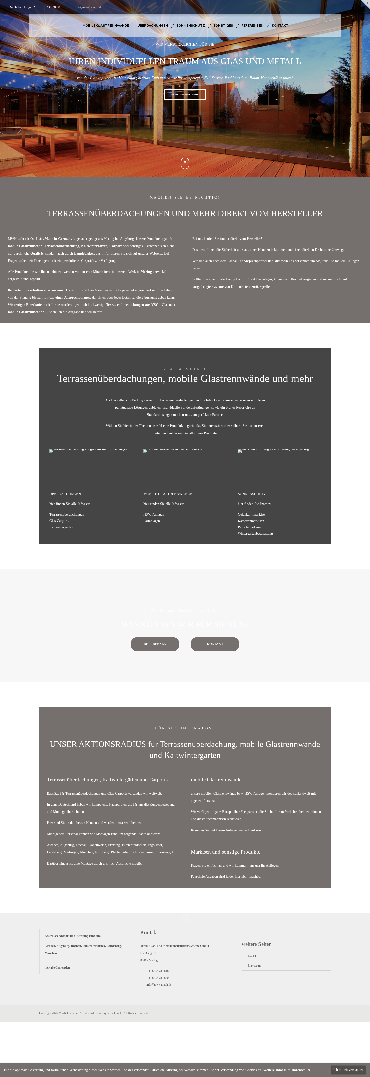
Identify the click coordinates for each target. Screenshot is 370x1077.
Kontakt (252, 956)
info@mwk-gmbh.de (88, 7)
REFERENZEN (155, 644)
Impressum (254, 965)
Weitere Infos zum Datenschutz (286, 1070)
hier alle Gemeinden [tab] (57, 968)
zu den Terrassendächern (185, 94)
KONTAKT (215, 644)
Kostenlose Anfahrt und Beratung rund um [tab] (73, 936)
